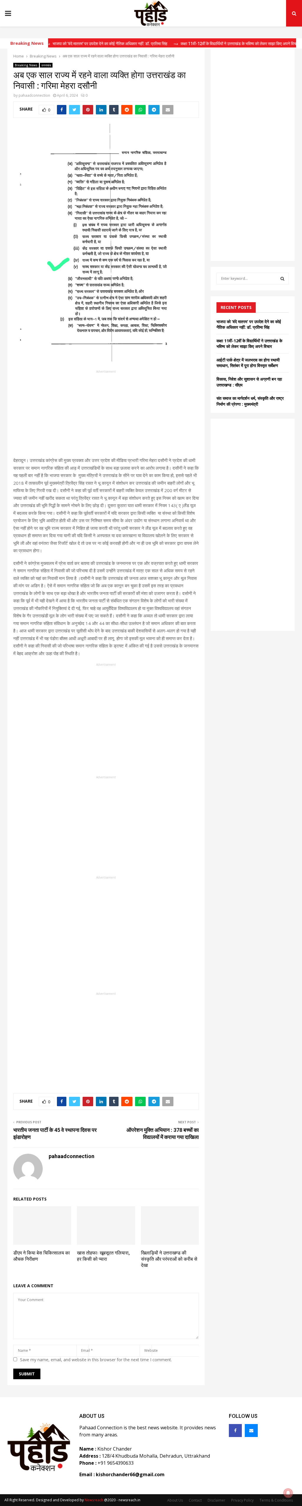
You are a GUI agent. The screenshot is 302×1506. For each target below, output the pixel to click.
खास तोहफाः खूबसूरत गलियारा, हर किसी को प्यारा (103, 1256)
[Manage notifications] (288, 1493)
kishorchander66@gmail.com (130, 1474)
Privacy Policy (242, 1500)
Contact (195, 1500)
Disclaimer (216, 1500)
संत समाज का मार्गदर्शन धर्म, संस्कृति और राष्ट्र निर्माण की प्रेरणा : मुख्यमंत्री (250, 401)
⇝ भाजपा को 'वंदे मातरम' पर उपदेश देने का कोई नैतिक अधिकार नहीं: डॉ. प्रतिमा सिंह (88, 43)
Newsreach (94, 1499)
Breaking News (26, 65)
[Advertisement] (106, 415)
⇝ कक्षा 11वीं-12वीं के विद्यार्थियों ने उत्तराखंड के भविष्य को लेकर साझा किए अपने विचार (218, 43)
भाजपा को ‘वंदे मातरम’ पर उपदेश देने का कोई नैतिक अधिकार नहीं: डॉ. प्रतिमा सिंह (248, 324)
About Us (175, 1500)
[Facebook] (235, 1430)
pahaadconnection (34, 95)
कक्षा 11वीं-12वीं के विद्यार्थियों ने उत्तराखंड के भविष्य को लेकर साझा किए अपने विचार (249, 343)
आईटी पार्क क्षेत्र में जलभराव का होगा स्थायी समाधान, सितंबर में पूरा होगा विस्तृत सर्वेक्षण (248, 363)
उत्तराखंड (46, 65)
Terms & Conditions (276, 1500)
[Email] (251, 1430)
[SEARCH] (282, 279)
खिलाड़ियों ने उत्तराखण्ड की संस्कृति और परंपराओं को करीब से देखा (169, 1259)
